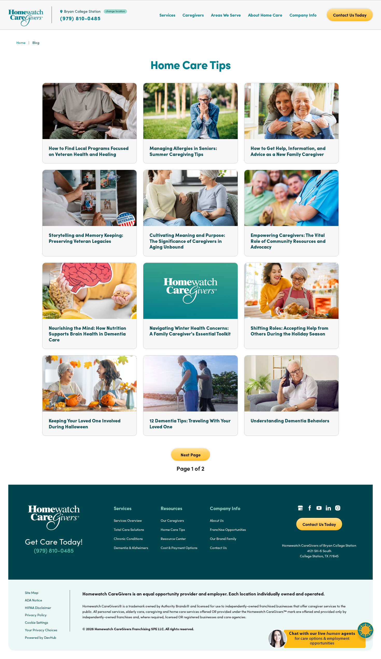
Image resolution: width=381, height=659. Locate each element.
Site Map (31, 592)
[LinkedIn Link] (328, 508)
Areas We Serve (226, 15)
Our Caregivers (172, 520)
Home (20, 42)
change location (115, 11)
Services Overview (128, 520)
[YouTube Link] (319, 508)
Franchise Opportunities (228, 529)
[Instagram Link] (337, 508)
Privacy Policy (36, 615)
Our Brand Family (223, 538)
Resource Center (173, 538)
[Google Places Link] (300, 508)
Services (167, 15)
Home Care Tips (173, 529)
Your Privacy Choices (41, 630)
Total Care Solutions (129, 529)
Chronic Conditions (128, 538)
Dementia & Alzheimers (131, 547)
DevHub (50, 637)
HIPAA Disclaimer (38, 607)
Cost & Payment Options (179, 547)
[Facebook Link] (309, 508)
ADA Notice (33, 600)
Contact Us (218, 547)
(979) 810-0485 (80, 18)
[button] (321, 651)
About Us (217, 520)
